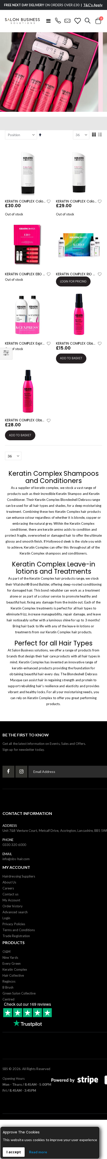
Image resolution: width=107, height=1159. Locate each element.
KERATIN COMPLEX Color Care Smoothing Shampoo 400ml (76, 201)
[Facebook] (8, 772)
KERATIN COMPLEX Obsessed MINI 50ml (76, 343)
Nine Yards (10, 957)
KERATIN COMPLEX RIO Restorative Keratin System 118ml (76, 274)
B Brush (7, 987)
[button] (48, 201)
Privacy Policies (13, 924)
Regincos (9, 981)
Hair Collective (13, 975)
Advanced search (15, 912)
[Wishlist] (77, 21)
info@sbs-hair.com (16, 859)
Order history (12, 906)
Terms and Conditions (18, 930)
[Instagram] (21, 772)
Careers (8, 888)
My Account (11, 900)
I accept (13, 1152)
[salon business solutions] (22, 21)
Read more (38, 1152)
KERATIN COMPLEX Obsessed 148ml (25, 420)
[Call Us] (58, 21)
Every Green (11, 963)
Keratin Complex (14, 969)
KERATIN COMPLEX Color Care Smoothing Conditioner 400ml (25, 201)
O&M (6, 952)
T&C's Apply (93, 5)
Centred (8, 999)
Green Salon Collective (19, 993)
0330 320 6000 (14, 845)
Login (6, 918)
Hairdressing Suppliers (18, 876)
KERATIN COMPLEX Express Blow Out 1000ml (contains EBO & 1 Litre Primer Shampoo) (25, 343)
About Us (9, 882)
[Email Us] (67, 21)
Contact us (10, 894)
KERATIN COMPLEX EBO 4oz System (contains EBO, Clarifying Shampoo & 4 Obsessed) (25, 274)
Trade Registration (16, 936)
